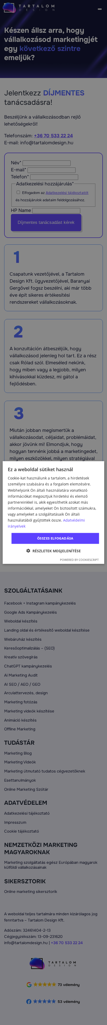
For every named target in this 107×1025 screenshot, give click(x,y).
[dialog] (53, 512)
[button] (53, 551)
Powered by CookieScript (79, 559)
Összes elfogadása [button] (55, 538)
